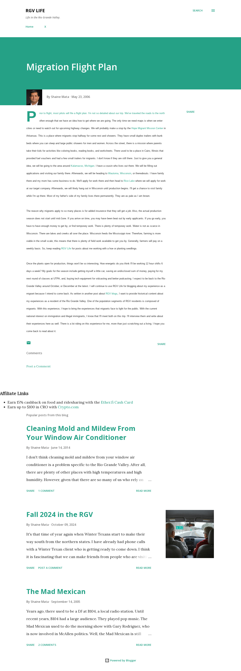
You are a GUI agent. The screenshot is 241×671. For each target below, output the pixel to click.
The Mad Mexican (56, 591)
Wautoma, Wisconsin (119, 173)
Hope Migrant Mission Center (147, 128)
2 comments (47, 645)
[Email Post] (28, 344)
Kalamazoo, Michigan (82, 165)
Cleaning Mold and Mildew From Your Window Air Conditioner (80, 433)
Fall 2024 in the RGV (59, 514)
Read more (143, 490)
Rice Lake (129, 180)
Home (29, 26)
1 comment (46, 490)
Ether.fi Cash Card (117, 402)
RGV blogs (111, 293)
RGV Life (35, 10)
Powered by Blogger (122, 660)
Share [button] (190, 111)
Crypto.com (68, 407)
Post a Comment (38, 366)
